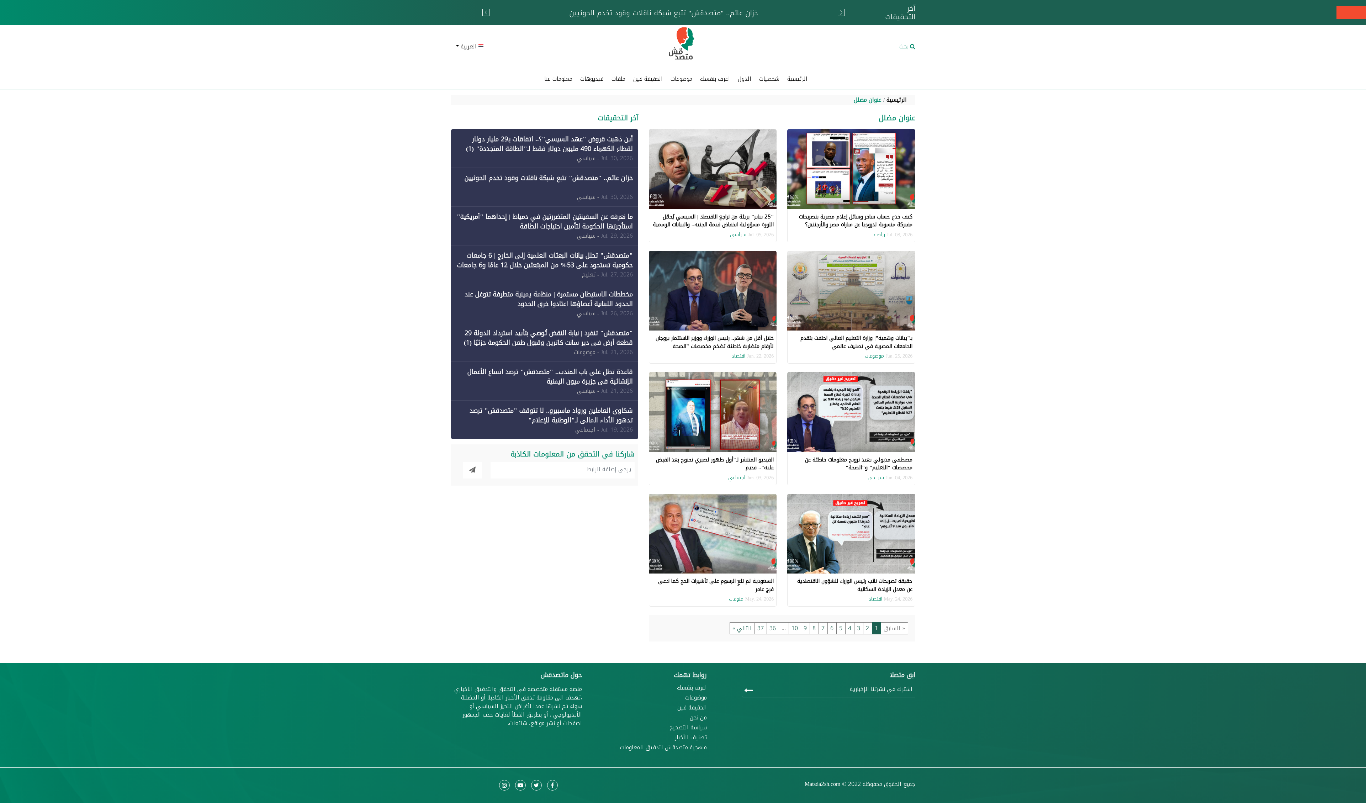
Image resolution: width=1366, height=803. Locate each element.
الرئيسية (797, 78)
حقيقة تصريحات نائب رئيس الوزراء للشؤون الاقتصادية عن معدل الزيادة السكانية (854, 585)
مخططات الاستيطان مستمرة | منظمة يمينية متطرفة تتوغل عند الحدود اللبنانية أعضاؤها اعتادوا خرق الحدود (549, 299)
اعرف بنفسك (715, 78)
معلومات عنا (558, 78)
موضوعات (874, 356)
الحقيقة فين (648, 78)
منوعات (736, 599)
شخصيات (769, 78)
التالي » (742, 628)
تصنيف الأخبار (691, 737)
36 (772, 628)
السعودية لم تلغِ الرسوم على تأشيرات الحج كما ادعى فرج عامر (716, 585)
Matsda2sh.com (822, 783)
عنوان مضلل (867, 99)
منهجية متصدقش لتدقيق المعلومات (663, 747)
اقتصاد (738, 356)
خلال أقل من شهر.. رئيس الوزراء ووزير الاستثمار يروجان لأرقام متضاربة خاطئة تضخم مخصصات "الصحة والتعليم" (715, 346)
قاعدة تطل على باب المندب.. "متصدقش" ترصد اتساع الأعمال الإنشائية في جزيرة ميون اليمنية (550, 376)
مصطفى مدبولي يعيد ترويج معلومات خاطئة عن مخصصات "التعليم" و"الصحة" (858, 464)
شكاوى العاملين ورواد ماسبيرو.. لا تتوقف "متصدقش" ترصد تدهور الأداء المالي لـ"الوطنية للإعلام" (551, 415)
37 (760, 628)
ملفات (618, 78)
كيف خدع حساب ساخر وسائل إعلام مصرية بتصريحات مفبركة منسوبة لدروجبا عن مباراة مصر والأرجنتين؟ (855, 221)
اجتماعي (736, 477)
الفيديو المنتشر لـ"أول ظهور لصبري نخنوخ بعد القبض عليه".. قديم (715, 464)
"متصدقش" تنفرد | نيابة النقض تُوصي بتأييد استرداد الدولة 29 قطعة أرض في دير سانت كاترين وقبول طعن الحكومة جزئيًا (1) (548, 338)
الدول (744, 78)
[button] (526, 47)
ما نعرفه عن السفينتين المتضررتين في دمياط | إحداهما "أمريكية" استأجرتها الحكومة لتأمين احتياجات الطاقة (545, 221)
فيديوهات (592, 78)
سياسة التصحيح (688, 727)
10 (794, 628)
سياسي (738, 234)
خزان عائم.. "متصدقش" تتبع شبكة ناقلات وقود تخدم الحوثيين (549, 178)
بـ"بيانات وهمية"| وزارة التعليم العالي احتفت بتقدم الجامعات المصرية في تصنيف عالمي (856, 342)
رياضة (879, 234)
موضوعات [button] (681, 78)
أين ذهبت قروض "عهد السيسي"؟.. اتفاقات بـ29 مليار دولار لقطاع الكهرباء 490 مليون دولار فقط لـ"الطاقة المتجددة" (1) (549, 144)
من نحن (698, 717)
